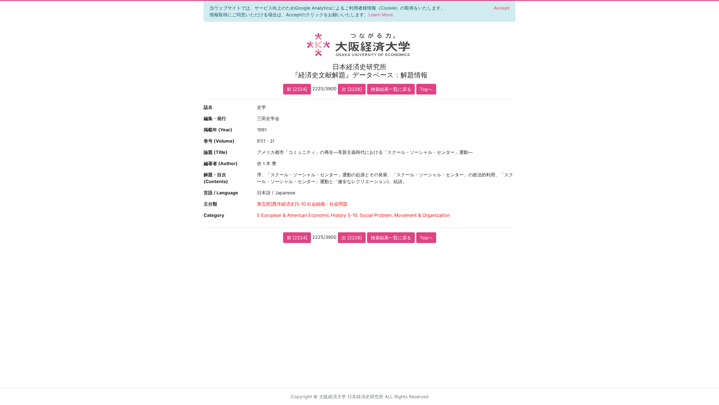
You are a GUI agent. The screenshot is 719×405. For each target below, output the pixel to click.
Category (214, 215)
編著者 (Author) (221, 163)
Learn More (380, 14)
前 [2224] (297, 89)
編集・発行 (215, 118)
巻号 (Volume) (219, 141)
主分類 (210, 204)
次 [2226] (352, 89)
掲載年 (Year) (218, 129)
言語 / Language (221, 192)
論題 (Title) (215, 152)
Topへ (426, 89)
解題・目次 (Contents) (216, 178)
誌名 (208, 107)
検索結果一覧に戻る (391, 89)
